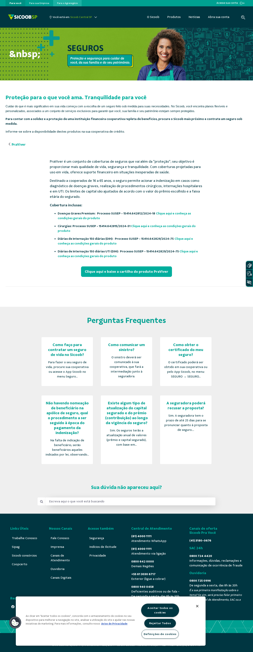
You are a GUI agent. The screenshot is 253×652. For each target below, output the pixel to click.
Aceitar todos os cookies (160, 610)
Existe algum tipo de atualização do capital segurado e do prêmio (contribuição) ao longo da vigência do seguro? (126, 413)
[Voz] (249, 274)
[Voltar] (9, 144)
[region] (111, 621)
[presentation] (15, 3)
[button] (15, 622)
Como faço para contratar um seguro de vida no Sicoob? (67, 350)
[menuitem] (15, 3)
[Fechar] (197, 606)
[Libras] (249, 265)
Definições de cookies (160, 634)
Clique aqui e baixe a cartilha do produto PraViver (126, 272)
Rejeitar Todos (160, 623)
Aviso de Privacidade (114, 623)
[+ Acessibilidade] (249, 282)
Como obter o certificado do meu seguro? (185, 350)
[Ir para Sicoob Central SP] (23, 17)
